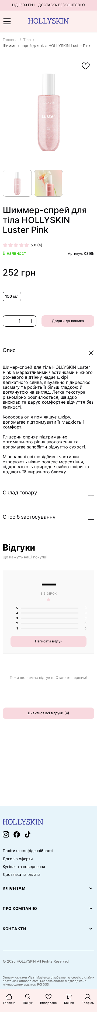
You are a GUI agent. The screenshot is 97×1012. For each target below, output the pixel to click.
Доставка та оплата (21, 874)
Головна (10, 39)
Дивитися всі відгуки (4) (48, 713)
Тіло (27, 39)
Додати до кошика (68, 321)
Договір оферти (18, 859)
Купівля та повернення (24, 866)
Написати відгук (48, 641)
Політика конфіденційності (28, 851)
